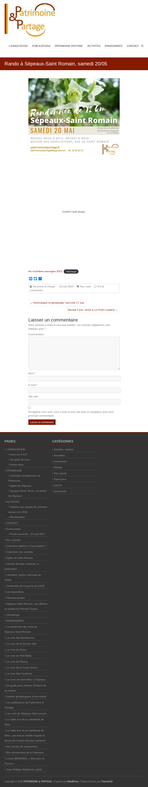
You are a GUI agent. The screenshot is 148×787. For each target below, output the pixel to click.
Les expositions (15, 591)
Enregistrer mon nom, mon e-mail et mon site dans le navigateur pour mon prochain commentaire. (71, 413)
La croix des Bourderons (20, 637)
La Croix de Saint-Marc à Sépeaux (26, 679)
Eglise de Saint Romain (19, 557)
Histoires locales (15, 597)
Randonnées (17, 517)
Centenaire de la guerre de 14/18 (25, 585)
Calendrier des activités (19, 551)
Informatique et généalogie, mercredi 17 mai (57, 302)
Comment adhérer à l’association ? (26, 545)
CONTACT (133, 45)
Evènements (13, 528)
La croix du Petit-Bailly (19, 655)
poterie (58, 485)
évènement (60, 461)
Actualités (59, 455)
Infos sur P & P (18, 454)
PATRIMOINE (14, 470)
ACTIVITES (93, 45)
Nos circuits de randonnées (22, 746)
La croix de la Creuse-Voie (21, 643)
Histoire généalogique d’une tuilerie (26, 696)
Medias (58, 467)
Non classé (85, 286)
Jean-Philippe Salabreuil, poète (24, 769)
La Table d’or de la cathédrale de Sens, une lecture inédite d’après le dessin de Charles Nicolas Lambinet (25, 735)
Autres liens (16, 464)
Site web (33, 396)
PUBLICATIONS (41, 45)
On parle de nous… (21, 459)
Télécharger (71, 271)
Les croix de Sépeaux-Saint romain (26, 713)
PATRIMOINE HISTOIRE (69, 45)
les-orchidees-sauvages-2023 (45, 271)
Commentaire (36, 334)
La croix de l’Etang (16, 661)
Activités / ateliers (64, 449)
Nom (31, 373)
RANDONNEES (113, 45)
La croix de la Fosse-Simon (22, 667)
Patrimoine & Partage (44, 286)
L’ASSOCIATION (18, 45)
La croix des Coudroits (19, 673)
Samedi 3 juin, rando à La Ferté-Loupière (93, 309)
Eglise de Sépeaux (20, 485)
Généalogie (12, 614)
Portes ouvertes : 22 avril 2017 (27, 534)
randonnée (60, 491)
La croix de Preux (16, 649)
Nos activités (13, 540)
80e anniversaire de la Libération (25, 752)
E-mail (32, 384)
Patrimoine (60, 479)
